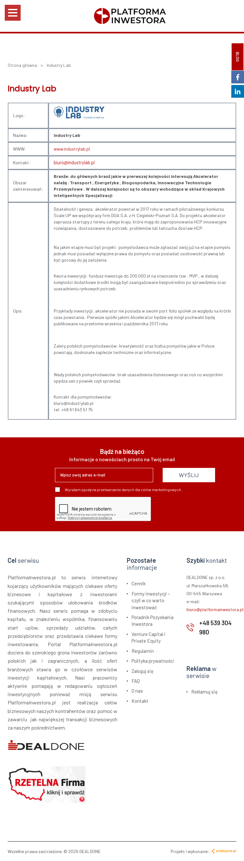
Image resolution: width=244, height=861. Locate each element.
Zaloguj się (142, 671)
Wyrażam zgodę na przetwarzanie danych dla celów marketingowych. (123, 489)
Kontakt (140, 701)
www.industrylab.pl (72, 149)
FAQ (136, 681)
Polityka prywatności (153, 661)
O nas (137, 691)
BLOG (237, 57)
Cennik (139, 583)
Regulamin (143, 651)
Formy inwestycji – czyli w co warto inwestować (151, 600)
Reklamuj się (204, 692)
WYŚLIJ (189, 474)
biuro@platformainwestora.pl (214, 609)
